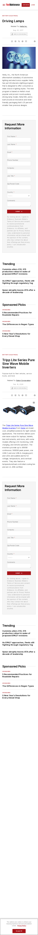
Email (9, 152)
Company (10, 168)
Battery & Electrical (10, 15)
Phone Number (12, 160)
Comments (11, 200)
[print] (35, 41)
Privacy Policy (21, 925)
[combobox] (19, 195)
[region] (19, 927)
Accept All (19, 931)
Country (10, 192)
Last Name (12, 144)
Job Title (11, 176)
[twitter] (19, 41)
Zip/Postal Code (13, 184)
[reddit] (22, 41)
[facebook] (12, 41)
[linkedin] (15, 41)
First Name (12, 136)
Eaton (23, 428)
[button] (3, 4)
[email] (26, 41)
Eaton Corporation (23, 380)
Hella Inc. (23, 26)
